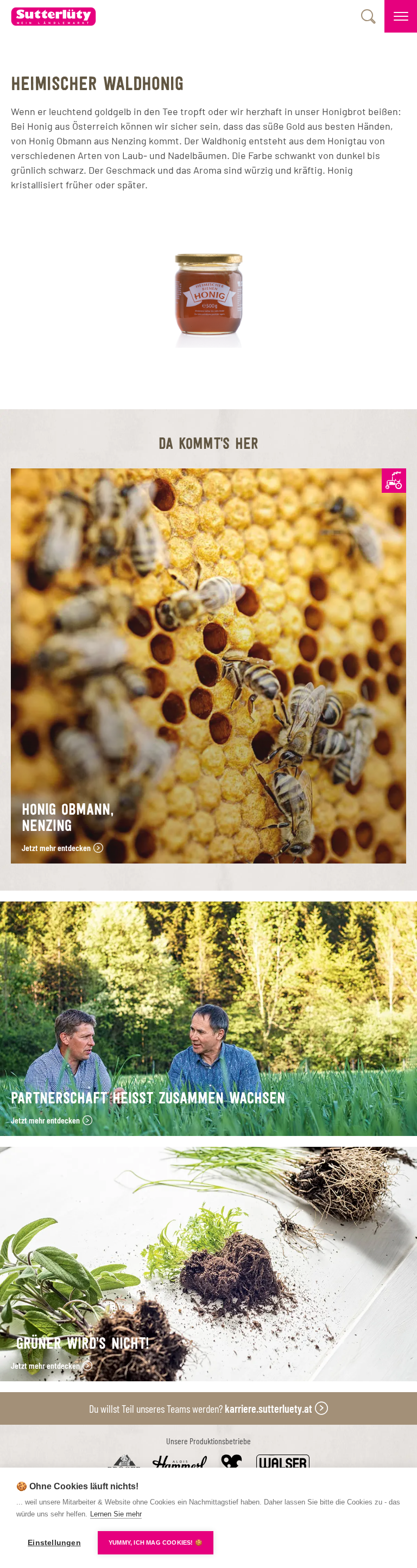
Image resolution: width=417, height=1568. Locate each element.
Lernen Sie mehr (116, 1514)
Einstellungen (54, 1543)
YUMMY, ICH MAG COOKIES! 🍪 (156, 1542)
